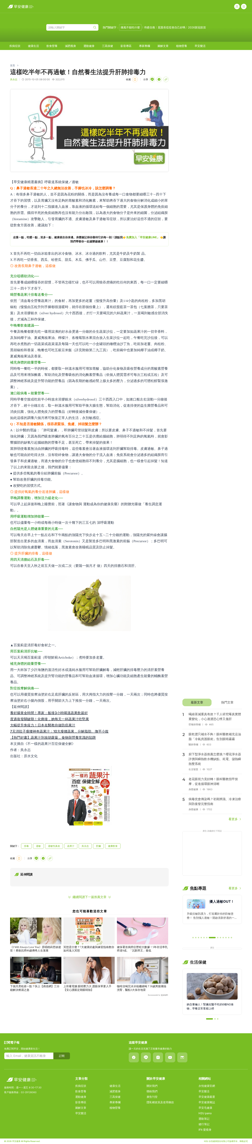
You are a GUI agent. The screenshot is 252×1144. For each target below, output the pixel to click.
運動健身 (88, 46)
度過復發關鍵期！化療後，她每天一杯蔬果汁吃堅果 (49, 719)
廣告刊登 (152, 1096)
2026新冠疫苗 (197, 27)
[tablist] (212, 702)
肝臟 (98, 845)
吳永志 (85, 845)
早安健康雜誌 (207, 1102)
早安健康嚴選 (207, 1096)
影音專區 (126, 46)
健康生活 (33, 46)
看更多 (233, 819)
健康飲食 (113, 845)
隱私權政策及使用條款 (160, 1102)
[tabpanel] (212, 765)
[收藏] (135, 79)
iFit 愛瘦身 (205, 1129)
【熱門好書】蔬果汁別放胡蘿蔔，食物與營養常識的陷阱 (53, 737)
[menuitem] (15, 46)
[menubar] (107, 46)
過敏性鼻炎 (54, 845)
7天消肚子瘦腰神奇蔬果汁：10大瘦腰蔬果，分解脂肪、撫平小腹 (59, 731)
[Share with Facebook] (159, 79)
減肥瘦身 (70, 46)
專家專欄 (144, 46)
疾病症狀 (14, 46)
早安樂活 (200, 46)
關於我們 (152, 1086)
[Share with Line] (152, 79)
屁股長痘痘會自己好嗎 (171, 27)
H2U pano (205, 1113)
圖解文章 (163, 46)
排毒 (26, 845)
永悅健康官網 (207, 1086)
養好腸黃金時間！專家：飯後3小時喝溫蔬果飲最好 (49, 713)
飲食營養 (51, 46)
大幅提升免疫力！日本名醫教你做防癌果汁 (42, 725)
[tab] (196, 702)
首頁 (12, 65)
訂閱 (61, 1056)
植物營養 (181, 46)
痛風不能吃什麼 (130, 27)
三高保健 (107, 46)
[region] (89, 239)
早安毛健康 (205, 1107)
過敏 (38, 845)
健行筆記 (204, 1124)
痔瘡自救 (149, 27)
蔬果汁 (70, 845)
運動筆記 (204, 1118)
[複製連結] (166, 79)
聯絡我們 (152, 1091)
